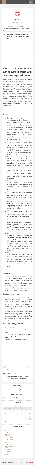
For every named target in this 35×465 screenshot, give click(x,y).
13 (25, 413)
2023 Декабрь (9, 454)
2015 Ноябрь (8, 441)
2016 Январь (8, 444)
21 (29, 416)
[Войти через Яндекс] (17, 389)
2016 (10, 26)
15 (5, 416)
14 (29, 413)
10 (13, 413)
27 (25, 419)
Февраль (15, 26)
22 (5, 419)
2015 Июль (8, 434)
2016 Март (8, 448)
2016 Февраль (9, 446)
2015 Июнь (8, 432)
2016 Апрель (8, 449)
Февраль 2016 (17, 406)
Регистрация (27, 6)
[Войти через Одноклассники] (23, 389)
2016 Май (7, 451)
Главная (5, 26)
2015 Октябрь (9, 439)
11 (17, 413)
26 (21, 419)
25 (17, 419)
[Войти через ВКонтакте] (14, 389)
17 (13, 416)
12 (21, 413)
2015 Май (7, 430)
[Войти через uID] (11, 389)
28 (20, 26)
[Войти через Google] (20, 389)
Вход (32, 6)
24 (13, 419)
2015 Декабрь (9, 442)
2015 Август (8, 436)
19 (21, 416)
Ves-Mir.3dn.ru (17, 462)
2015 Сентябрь (9, 437)
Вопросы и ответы (10, 367)
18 (17, 416)
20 (25, 416)
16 (9, 416)
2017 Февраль (9, 453)
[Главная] (17, 15)
